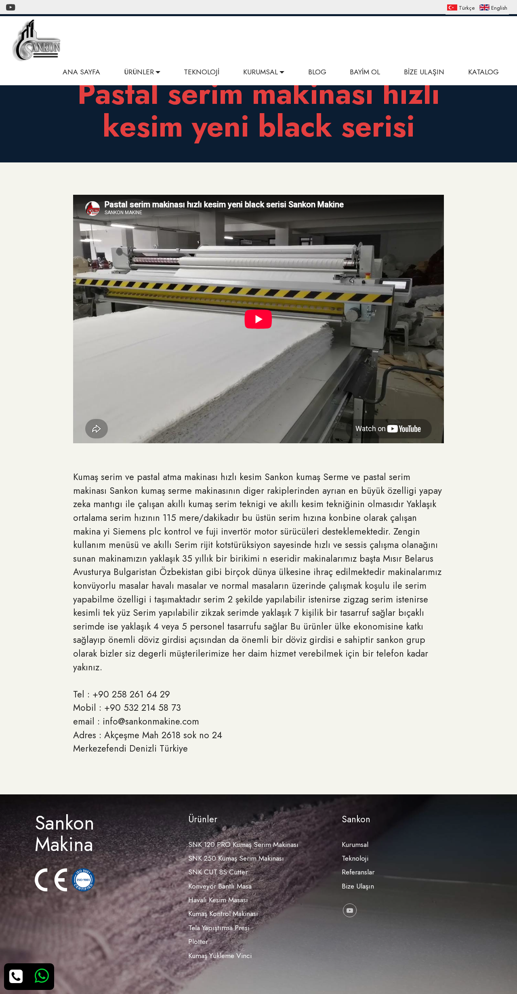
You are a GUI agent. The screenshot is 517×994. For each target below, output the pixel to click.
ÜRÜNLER (139, 72)
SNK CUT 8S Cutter (218, 872)
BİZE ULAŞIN (424, 72)
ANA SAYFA (81, 72)
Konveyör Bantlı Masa (220, 886)
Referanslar (358, 872)
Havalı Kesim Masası (218, 900)
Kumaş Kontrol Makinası (223, 913)
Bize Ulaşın (358, 886)
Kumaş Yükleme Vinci (220, 955)
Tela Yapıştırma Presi (218, 927)
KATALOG (483, 72)
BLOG (317, 72)
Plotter (198, 941)
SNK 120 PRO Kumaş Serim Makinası (243, 844)
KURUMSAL (260, 72)
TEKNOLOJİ (201, 72)
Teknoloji (355, 858)
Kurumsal (355, 844)
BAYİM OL (365, 72)
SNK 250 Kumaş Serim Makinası (236, 858)
